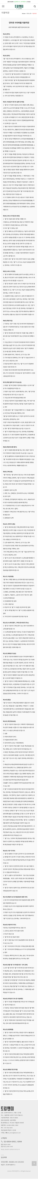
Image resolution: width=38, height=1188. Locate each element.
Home (23, 13)
